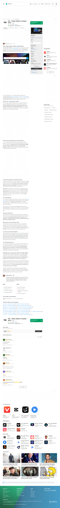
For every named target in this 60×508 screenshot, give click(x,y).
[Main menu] (3, 4)
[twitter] (13, 275)
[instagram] (46, 490)
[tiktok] (48, 490)
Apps (32, 3)
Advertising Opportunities (20, 495)
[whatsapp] (38, 66)
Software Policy (19, 494)
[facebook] (34, 66)
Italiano (22, 501)
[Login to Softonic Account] (56, 4)
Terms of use (32, 492)
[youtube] (54, 490)
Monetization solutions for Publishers (20, 490)
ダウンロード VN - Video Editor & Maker (9, 314)
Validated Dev (18, 25)
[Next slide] (28, 61)
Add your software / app (6, 496)
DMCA (31, 490)
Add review (36, 68)
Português (34, 501)
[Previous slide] (3, 61)
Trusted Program (11, 25)
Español (11, 501)
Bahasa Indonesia (17, 501)
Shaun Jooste (7, 43)
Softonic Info (5, 490)
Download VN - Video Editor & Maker (9, 308)
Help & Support (5, 492)
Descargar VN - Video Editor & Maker (23, 305)
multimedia (17, 47)
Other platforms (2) (33, 49)
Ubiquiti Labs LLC (33, 37)
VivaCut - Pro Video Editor (23, 96)
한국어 (26, 501)
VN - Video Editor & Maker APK (17, 22)
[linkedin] (52, 490)
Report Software (34, 70)
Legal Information (33, 491)
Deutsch (6, 501)
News (43, 3)
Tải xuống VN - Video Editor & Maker (9, 313)
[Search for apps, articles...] (53, 4)
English (8, 501)
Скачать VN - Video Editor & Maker (9, 305)
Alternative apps (34, 72)
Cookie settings (33, 496)
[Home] (3, 19)
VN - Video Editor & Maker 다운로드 (9, 311)
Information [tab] (5, 27)
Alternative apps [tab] (11, 27)
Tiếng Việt (9, 502)
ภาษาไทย (4, 502)
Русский (38, 501)
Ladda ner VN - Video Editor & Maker (24, 308)
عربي (3, 501)
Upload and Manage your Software (20, 493)
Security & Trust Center (6, 491)
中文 (12, 502)
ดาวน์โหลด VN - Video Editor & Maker (24, 314)
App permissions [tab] (22, 27)
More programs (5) (39, 37)
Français (14, 501)
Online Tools (4, 497)
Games (36, 3)
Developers (49, 3)
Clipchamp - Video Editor (14, 96)
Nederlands (29, 501)
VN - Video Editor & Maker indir (36, 311)
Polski (32, 501)
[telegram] (55, 490)
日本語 (24, 501)
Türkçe (7, 502)
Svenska (40, 501)
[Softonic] (9, 4)
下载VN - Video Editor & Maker (22, 313)
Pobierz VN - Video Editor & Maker (23, 311)
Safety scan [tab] (16, 27)
